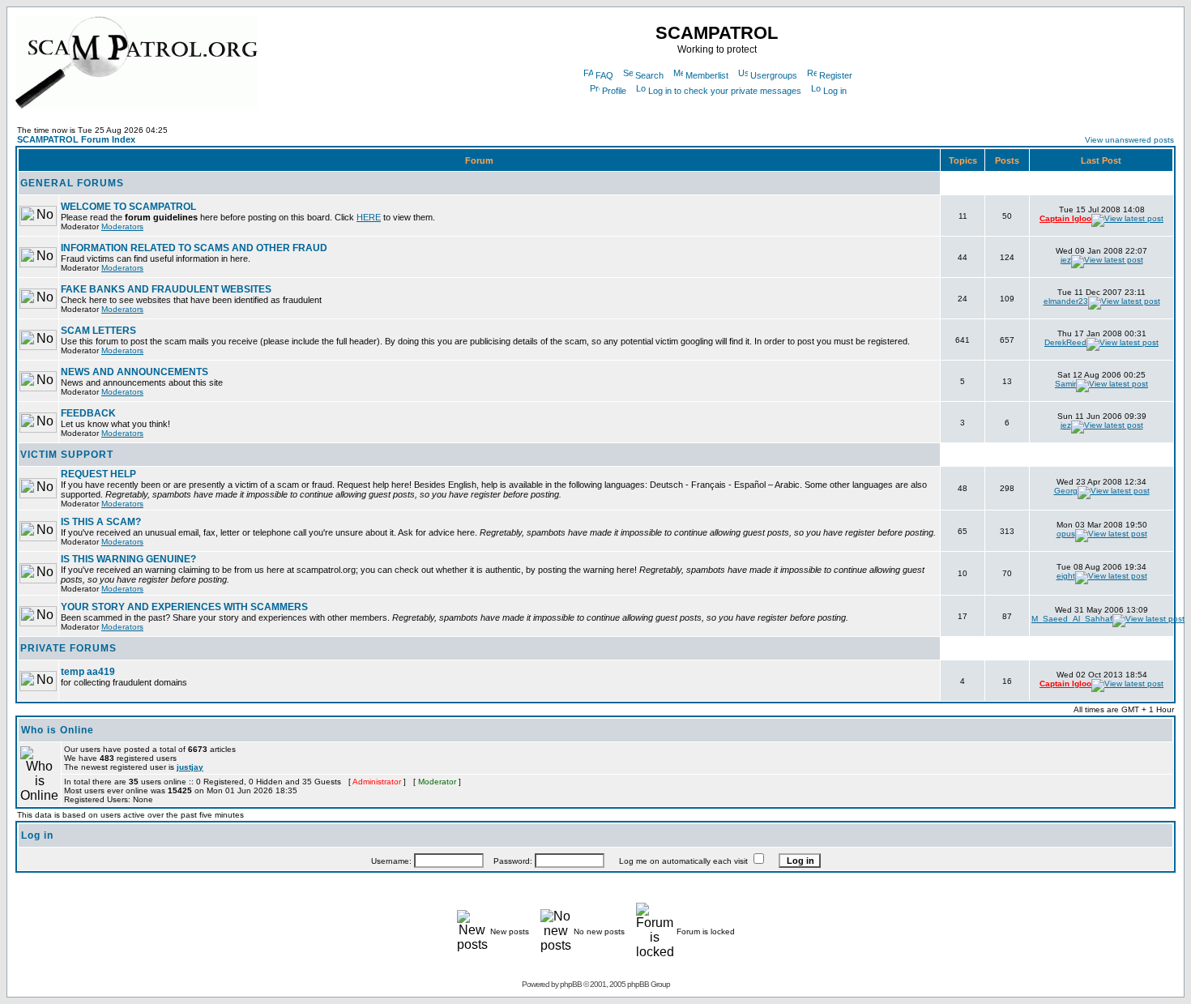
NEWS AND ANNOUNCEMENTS (134, 372)
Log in (835, 91)
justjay (190, 767)
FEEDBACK (88, 413)
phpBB (571, 984)
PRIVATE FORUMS (68, 648)
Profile (614, 91)
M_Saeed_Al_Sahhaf (1071, 618)
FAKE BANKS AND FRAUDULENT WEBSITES (166, 289)
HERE (368, 217)
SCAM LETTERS (98, 330)
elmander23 (1066, 301)
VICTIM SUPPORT (66, 454)
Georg (1066, 490)
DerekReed (1065, 342)
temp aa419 (88, 671)
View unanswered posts (1129, 139)
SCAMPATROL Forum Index (76, 139)
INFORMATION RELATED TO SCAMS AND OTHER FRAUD (194, 248)
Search (649, 75)
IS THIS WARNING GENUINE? (128, 559)
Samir (1065, 383)
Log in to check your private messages (724, 91)
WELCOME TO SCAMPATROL (128, 206)
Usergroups (773, 75)
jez (1066, 259)
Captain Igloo (1065, 218)
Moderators (122, 226)
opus (1066, 533)
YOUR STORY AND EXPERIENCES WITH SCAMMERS (184, 607)
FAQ (604, 75)
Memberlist (706, 75)
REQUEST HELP (98, 474)
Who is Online (57, 730)
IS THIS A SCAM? (101, 522)
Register (835, 75)
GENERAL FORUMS (72, 183)
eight (1066, 575)
